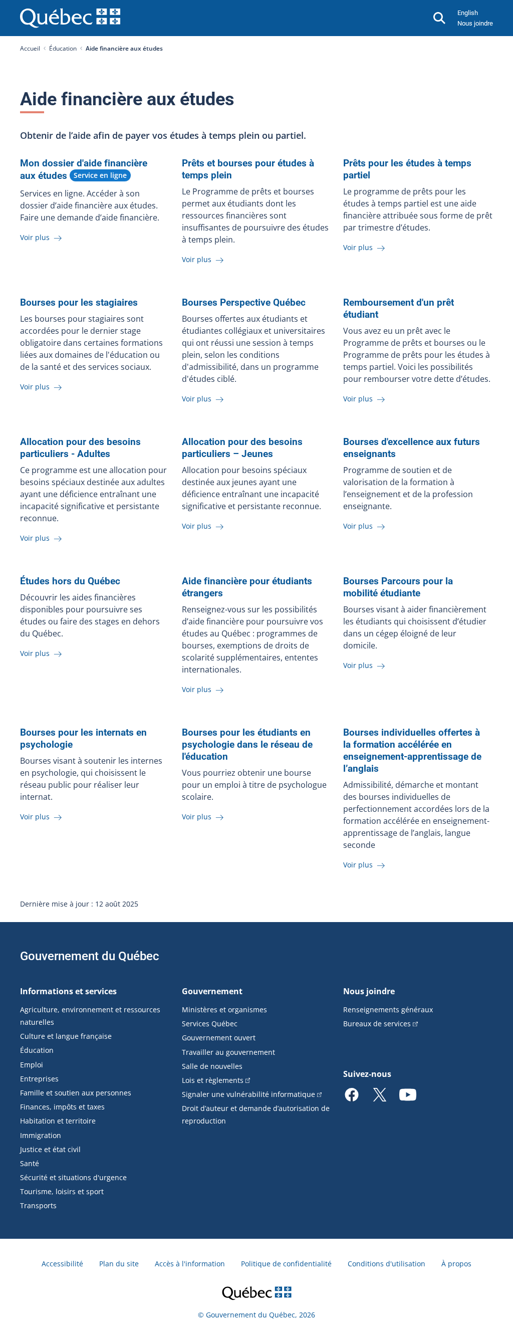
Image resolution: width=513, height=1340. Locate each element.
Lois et (212, 1080)
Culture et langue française (66, 1036)
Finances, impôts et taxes (62, 1106)
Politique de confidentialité (286, 1263)
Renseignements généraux (388, 1009)
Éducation (63, 48)
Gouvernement (212, 991)
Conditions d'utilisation (386, 1263)
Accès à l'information (190, 1263)
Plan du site (119, 1263)
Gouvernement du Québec (89, 956)
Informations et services (68, 991)
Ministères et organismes (224, 1009)
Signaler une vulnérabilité (248, 1094)
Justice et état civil (50, 1149)
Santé (29, 1163)
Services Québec (209, 1023)
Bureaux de (377, 1023)
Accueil (30, 48)
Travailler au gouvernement (228, 1052)
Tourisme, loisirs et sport (62, 1191)
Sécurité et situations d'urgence (73, 1177)
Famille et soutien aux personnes (75, 1092)
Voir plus (36, 237)
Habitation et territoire (58, 1121)
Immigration (40, 1135)
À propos (456, 1263)
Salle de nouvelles (212, 1066)
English (467, 13)
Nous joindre (475, 23)
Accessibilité (62, 1263)
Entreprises (39, 1078)
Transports (38, 1205)
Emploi (31, 1064)
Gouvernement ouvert (218, 1037)
